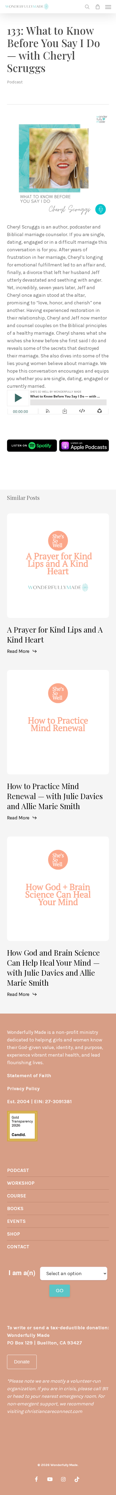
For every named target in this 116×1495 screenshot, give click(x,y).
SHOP (13, 1234)
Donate (22, 1361)
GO (59, 1290)
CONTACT (18, 1247)
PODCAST (18, 1170)
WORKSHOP (21, 1183)
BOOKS (15, 1208)
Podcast (15, 81)
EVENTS (16, 1221)
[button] (108, 6)
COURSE (16, 1196)
